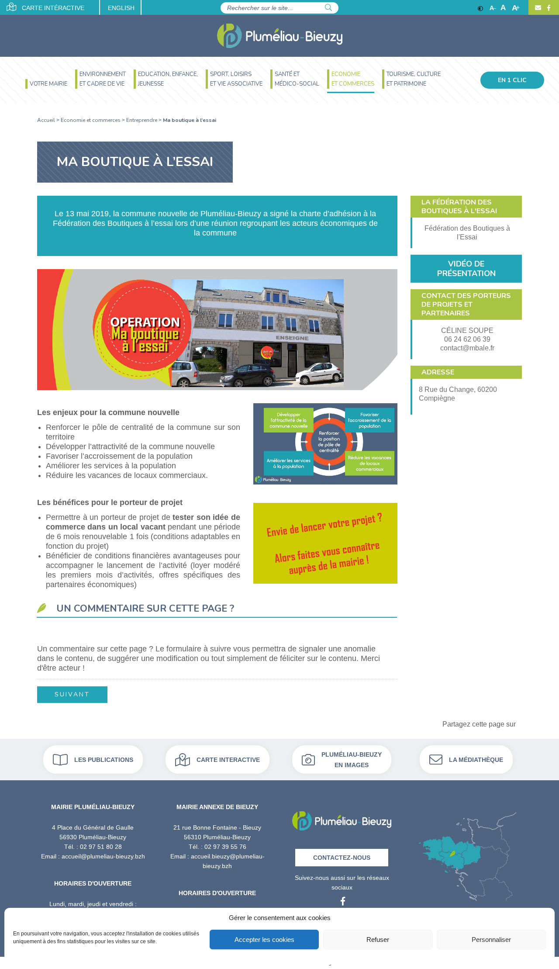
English (121, 7)
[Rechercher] (328, 8)
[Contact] (538, 7)
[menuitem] (46, 85)
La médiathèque (476, 759)
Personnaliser (491, 939)
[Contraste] (480, 7)
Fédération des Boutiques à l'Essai (467, 233)
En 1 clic (512, 80)
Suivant (72, 694)
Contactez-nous (341, 857)
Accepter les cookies (264, 939)
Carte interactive (228, 759)
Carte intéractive (52, 7)
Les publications (103, 759)
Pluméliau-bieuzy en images (351, 759)
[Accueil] (279, 36)
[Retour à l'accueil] (341, 817)
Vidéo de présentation (466, 269)
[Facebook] (547, 7)
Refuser (377, 939)
